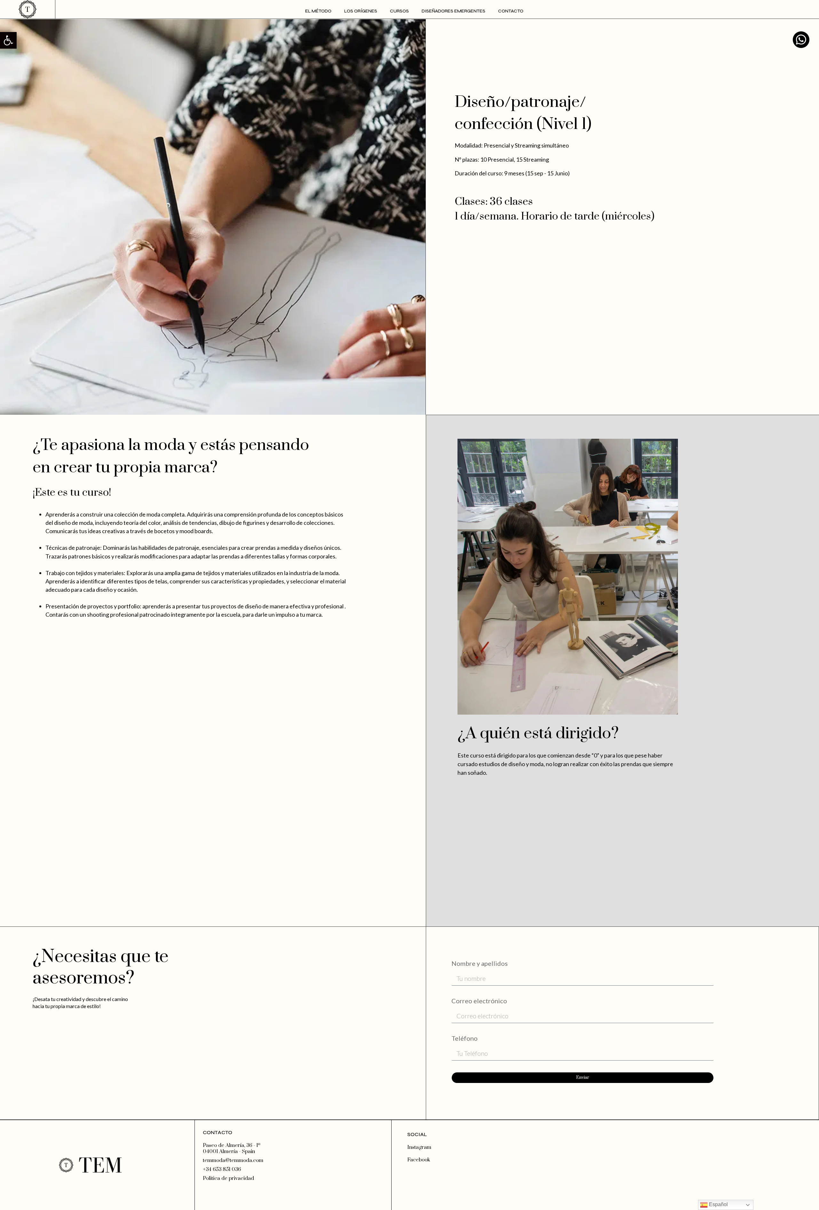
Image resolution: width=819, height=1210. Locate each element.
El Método (318, 11)
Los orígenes (360, 11)
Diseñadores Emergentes (453, 11)
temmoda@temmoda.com (233, 1160)
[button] (8, 40)
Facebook (418, 1160)
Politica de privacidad (228, 1178)
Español (718, 1204)
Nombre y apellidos (479, 963)
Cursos (399, 11)
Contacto (510, 11)
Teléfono (464, 1038)
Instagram (419, 1147)
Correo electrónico (479, 1001)
